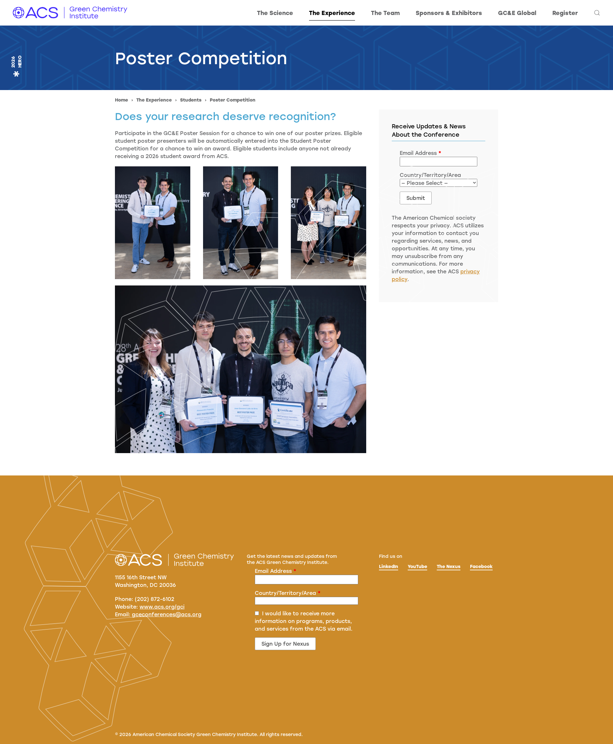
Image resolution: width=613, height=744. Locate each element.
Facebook (481, 566)
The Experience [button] (332, 13)
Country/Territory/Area (288, 592)
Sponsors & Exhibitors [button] (449, 13)
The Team (385, 13)
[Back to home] (70, 13)
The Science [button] (275, 13)
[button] (597, 13)
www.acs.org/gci (162, 606)
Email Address (275, 570)
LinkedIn (388, 566)
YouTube (417, 566)
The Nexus (448, 566)
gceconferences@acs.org (166, 614)
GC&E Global (517, 13)
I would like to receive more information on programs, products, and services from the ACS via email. (303, 621)
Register (565, 13)
